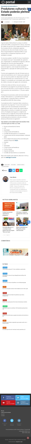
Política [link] (5, 267)
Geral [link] (4, 286)
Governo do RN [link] (6, 164)
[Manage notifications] (28, 438)
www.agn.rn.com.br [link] (11, 157)
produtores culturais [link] (20, 164)
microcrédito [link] (13, 164)
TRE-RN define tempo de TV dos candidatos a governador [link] (14, 269)
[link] (5, 22)
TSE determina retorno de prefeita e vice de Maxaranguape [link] (14, 282)
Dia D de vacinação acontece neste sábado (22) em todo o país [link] (15, 288)
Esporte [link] (5, 306)
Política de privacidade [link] (6, 412)
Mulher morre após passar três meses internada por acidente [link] (15, 301)
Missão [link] (2, 410)
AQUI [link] (16, 140)
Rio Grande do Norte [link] (5, 166)
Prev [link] (5, 235)
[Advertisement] (15, 345)
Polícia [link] (4, 293)
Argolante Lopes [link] (19, 441)
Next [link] (8, 235)
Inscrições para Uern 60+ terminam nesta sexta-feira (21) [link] (14, 329)
